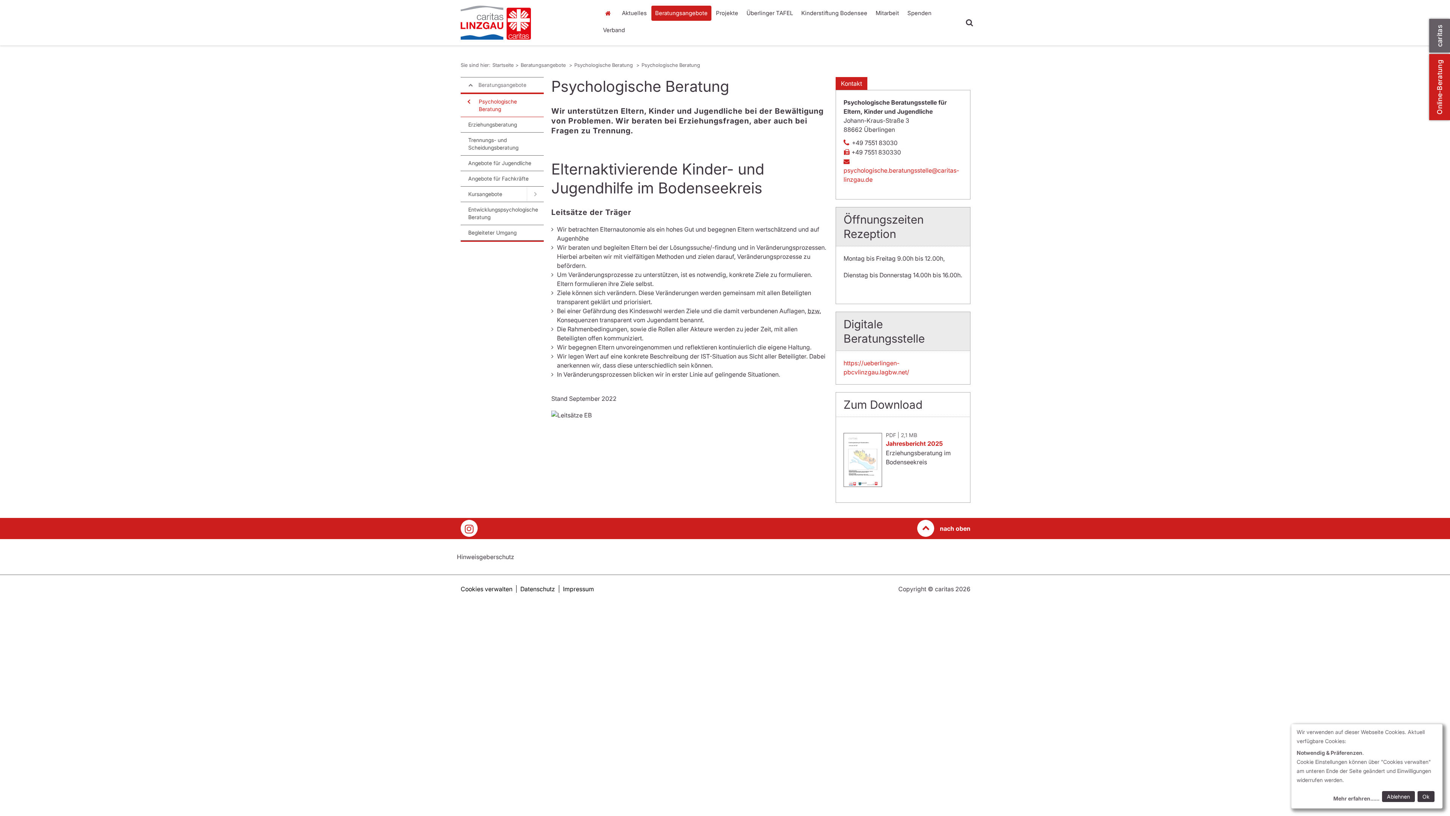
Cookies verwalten (486, 589)
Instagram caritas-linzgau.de (469, 528)
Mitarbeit (887, 13)
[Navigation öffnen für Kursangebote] (535, 194)
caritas (1440, 36)
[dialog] (1366, 766)
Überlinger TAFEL (770, 13)
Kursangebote (485, 194)
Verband (614, 30)
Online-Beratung (1440, 87)
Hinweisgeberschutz (485, 557)
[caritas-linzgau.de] (525, 23)
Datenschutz (537, 589)
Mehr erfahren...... (1356, 798)
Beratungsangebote (681, 13)
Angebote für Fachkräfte (498, 178)
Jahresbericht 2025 (914, 443)
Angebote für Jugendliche (499, 163)
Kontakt (851, 83)
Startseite (609, 13)
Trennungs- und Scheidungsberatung (493, 144)
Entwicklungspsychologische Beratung (503, 213)
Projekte (727, 13)
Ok (1426, 796)
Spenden (919, 13)
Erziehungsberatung (492, 124)
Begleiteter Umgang (492, 232)
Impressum (578, 589)
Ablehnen (1398, 796)
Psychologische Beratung (604, 65)
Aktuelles (634, 13)
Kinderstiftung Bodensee (834, 13)
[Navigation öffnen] (468, 101)
